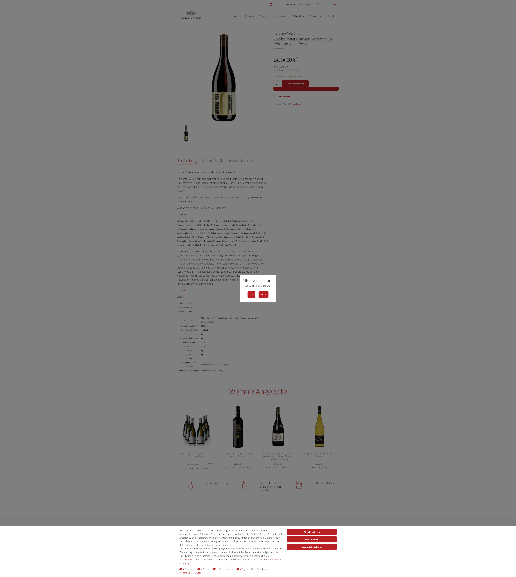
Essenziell (190, 569)
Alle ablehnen (311, 539)
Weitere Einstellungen (190, 572)
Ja (251, 294)
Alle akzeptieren (312, 531)
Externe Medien (226, 569)
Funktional (261, 569)
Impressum (185, 559)
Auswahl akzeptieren (312, 547)
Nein (263, 294)
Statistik (207, 569)
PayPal (245, 569)
